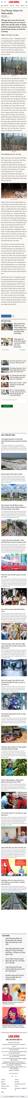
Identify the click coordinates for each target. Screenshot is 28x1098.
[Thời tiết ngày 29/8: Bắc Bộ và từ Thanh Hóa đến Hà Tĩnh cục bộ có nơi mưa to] (14, 701)
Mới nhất (6, 5)
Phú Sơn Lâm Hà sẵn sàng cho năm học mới (13, 576)
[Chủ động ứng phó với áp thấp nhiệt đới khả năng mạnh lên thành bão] (5, 370)
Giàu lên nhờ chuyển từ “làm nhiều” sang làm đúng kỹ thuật (14, 748)
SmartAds (6, 349)
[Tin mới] (5, 2)
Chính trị (12, 5)
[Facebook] (15, 1076)
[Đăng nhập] (26, 2)
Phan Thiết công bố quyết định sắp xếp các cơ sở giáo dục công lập (14, 961)
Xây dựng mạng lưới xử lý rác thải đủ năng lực (13, 715)
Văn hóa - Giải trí (5, 1086)
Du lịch (16, 1086)
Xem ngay (22, 349)
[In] (13, 316)
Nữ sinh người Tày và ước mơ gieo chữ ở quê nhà (18, 361)
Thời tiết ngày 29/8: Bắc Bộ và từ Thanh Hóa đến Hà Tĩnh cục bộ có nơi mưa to (13, 682)
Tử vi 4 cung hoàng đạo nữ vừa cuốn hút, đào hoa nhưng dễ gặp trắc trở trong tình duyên (18, 392)
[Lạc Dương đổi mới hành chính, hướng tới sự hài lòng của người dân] (5, 377)
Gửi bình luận (7, 406)
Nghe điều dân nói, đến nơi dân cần (13, 848)
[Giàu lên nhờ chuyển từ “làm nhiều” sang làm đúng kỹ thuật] (14, 767)
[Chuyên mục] (2, 2)
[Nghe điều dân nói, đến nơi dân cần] (14, 867)
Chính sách (4, 1088)
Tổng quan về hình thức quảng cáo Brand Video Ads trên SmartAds (20, 343)
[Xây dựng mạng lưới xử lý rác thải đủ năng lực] (14, 734)
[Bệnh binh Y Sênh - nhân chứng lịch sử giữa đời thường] (5, 384)
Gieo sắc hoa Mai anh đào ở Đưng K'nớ (13, 610)
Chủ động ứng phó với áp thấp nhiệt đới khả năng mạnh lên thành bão (18, 369)
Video (2, 1092)
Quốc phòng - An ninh (20, 1084)
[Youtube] (12, 1076)
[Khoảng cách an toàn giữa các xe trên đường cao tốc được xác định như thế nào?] (14, 901)
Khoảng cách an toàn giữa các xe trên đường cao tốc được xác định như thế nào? (13, 882)
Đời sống (17, 1081)
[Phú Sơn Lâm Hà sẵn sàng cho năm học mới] (14, 596)
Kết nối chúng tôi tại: (14, 1073)
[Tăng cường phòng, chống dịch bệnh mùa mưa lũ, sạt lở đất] (14, 800)
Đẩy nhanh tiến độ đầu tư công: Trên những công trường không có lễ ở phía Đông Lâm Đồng (20, 328)
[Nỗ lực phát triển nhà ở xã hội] (14, 492)
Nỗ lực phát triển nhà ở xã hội (11, 474)
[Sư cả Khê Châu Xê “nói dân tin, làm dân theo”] (14, 834)
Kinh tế (22, 5)
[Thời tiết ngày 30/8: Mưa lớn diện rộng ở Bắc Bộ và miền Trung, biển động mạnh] (14, 667)
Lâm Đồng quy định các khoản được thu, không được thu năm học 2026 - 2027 (14, 941)
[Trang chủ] (2, 5)
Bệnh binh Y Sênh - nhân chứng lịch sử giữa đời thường (18, 384)
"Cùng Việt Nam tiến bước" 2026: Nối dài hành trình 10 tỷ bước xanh (13, 541)
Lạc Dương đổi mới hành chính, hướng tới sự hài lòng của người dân (18, 377)
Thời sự (17, 5)
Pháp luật (3, 1084)
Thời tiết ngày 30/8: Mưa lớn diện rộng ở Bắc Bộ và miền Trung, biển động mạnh (13, 646)
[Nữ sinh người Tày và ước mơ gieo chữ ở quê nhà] (5, 362)
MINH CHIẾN (4, 16)
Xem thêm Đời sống (8, 435)
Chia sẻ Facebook (6, 316)
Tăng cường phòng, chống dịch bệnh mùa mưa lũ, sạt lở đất (12, 781)
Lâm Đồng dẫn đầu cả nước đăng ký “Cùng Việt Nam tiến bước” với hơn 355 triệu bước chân (15, 951)
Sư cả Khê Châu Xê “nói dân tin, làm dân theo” (14, 814)
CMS (11, 1096)
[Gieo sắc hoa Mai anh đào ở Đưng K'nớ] (14, 631)
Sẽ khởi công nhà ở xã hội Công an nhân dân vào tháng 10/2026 (14, 977)
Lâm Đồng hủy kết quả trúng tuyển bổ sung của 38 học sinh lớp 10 (15, 969)
